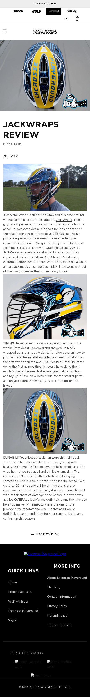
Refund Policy (57, 615)
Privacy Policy (57, 606)
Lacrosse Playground (23, 611)
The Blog (53, 587)
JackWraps (64, 220)
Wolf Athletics (18, 601)
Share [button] (14, 156)
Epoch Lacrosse (19, 592)
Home (12, 582)
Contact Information (61, 596)
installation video (39, 357)
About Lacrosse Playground (67, 578)
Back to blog (47, 534)
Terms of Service (59, 625)
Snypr (12, 620)
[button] (4, 31)
